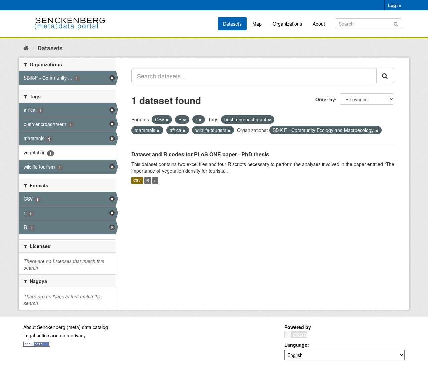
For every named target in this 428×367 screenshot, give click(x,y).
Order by (325, 99)
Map (257, 23)
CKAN (295, 334)
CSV (137, 180)
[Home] (26, 47)
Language (295, 344)
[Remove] (167, 119)
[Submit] (396, 23)
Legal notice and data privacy (54, 335)
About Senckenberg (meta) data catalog (65, 327)
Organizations (287, 23)
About (319, 23)
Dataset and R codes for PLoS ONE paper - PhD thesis (200, 154)
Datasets (232, 23)
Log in (394, 5)
